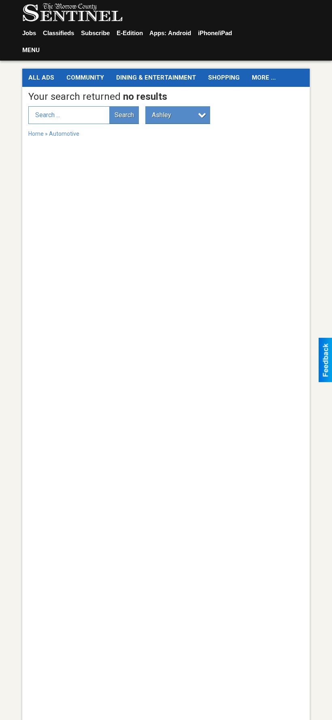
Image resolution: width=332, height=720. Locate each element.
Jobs (29, 32)
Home (36, 134)
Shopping (224, 77)
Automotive (64, 134)
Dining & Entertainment (156, 77)
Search (124, 115)
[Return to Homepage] (72, 12)
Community (85, 77)
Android (179, 32)
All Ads (41, 77)
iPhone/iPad (215, 32)
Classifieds (58, 32)
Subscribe (95, 32)
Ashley (161, 115)
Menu (31, 50)
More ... (264, 77)
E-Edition (130, 32)
